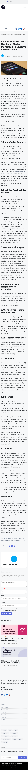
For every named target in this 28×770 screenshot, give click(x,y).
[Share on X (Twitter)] (12, 546)
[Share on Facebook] (9, 546)
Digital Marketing (6, 739)
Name (2, 589)
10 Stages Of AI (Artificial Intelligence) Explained (10, 662)
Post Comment (6, 613)
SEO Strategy (5, 736)
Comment (3, 580)
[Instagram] (24, 29)
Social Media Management (18, 540)
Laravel (4, 730)
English (10, 2)
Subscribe (22, 757)
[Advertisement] (14, 18)
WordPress (5, 733)
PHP (10, 730)
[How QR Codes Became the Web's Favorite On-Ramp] (14, 630)
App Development (17, 739)
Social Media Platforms (18, 538)
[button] (4, 28)
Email (2, 595)
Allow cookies (14, 767)
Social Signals (7, 538)
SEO (16, 730)
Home (2, 33)
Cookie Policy (13, 765)
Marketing (9, 33)
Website (3, 602)
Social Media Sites (5, 540)
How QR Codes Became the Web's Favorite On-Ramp (13, 639)
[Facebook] (16, 29)
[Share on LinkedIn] (14, 546)
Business (5, 742)
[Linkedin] (21, 29)
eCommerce (13, 733)
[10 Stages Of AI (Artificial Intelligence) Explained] (14, 652)
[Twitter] (19, 29)
